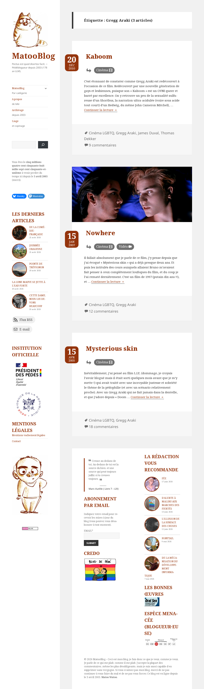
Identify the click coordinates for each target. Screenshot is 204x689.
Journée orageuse (35, 247)
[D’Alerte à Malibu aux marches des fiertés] (151, 503)
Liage (18, 123)
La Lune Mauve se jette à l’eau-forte (28, 283)
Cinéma (102, 70)
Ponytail (168, 538)
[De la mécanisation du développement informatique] (151, 563)
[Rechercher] (43, 144)
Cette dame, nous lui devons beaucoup (37, 301)
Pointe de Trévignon (36, 265)
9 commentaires (102, 145)
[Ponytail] (151, 544)
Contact (16, 441)
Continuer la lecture (100, 110)
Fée (164, 478)
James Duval (148, 133)
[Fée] (151, 484)
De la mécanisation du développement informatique (161, 566)
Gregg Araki (126, 133)
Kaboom (99, 56)
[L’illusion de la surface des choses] (151, 524)
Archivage (19, 112)
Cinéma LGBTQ (101, 133)
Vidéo (123, 246)
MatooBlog (33, 55)
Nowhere (100, 233)
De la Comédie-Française (37, 230)
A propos (17, 101)
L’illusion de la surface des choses (170, 522)
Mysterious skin (111, 348)
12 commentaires (103, 311)
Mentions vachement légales (28, 435)
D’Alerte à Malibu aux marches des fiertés (170, 503)
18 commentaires (103, 426)
